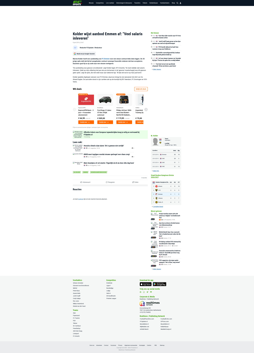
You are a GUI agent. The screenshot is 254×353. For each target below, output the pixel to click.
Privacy (120, 345)
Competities (100, 3)
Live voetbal (110, 3)
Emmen (85, 172)
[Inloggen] (179, 3)
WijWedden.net (144, 326)
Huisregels (142, 345)
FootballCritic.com (166, 319)
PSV (74, 320)
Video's (145, 3)
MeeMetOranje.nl (166, 329)
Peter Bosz (76, 290)
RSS (156, 345)
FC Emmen (106, 59)
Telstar (75, 323)
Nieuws (91, 3)
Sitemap (162, 345)
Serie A (108, 293)
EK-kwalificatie (110, 296)
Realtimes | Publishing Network (127, 350)
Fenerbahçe (76, 328)
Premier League (111, 298)
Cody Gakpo (77, 298)
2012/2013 (155, 166)
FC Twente (76, 318)
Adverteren (99, 345)
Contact (106, 345)
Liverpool (76, 333)
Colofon (149, 345)
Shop (173, 3)
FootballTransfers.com (147, 319)
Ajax (74, 313)
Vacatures (113, 345)
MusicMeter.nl (165, 324)
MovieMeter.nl (144, 324)
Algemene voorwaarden (131, 345)
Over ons (92, 345)
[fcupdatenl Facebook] (140, 292)
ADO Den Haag (77, 331)
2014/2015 (155, 158)
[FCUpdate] (77, 3)
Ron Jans (76, 301)
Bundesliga (109, 288)
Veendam (167, 140)
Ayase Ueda (76, 293)
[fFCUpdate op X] (147, 292)
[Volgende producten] (146, 109)
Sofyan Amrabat (78, 283)
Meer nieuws (157, 69)
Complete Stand (158, 206)
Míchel (75, 288)
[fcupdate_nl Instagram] (144, 292)
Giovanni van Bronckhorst (81, 285)
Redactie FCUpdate (86, 48)
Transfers (137, 3)
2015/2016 (155, 154)
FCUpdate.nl (144, 321)
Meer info (156, 171)
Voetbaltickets (164, 3)
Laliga (108, 290)
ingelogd (80, 199)
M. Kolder (77, 172)
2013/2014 (155, 162)
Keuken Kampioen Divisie (98, 172)
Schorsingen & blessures (124, 3)
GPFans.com (165, 321)
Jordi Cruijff (76, 296)
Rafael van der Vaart (79, 306)
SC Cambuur (77, 326)
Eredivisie (109, 283)
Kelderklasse (154, 3)
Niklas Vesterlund (78, 303)
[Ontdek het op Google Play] (159, 284)
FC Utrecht (76, 336)
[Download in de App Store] (146, 284)
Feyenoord (76, 315)
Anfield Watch (144, 329)
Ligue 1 (108, 285)
